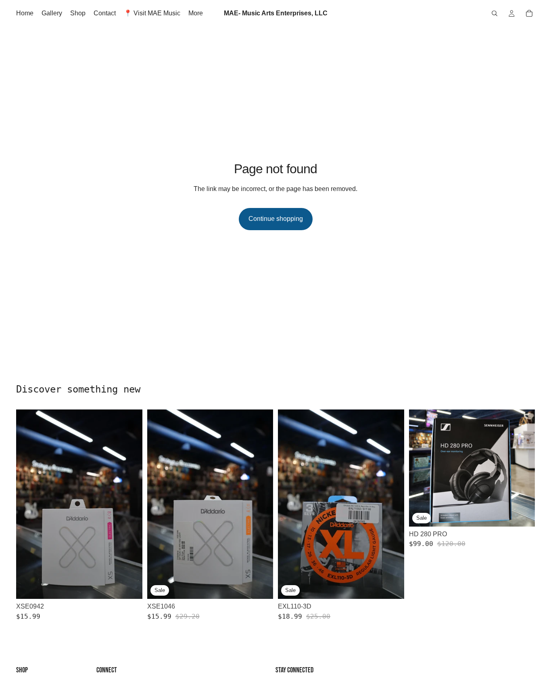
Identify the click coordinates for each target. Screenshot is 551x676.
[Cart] (529, 13)
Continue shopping (275, 218)
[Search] (494, 13)
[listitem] (195, 13)
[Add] (130, 586)
